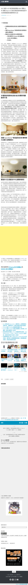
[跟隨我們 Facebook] (20, 423)
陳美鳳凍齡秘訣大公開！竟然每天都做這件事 (11, 350)
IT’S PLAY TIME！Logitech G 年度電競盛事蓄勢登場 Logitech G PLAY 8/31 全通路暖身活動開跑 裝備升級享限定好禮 (17, 369)
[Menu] (26, 1)
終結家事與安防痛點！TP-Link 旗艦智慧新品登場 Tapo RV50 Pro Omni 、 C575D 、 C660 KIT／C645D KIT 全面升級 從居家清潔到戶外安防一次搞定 (15, 333)
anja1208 (4, 15)
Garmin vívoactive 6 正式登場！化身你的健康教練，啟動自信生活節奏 (11, 369)
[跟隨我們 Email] (26, 423)
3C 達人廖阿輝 (4, 1)
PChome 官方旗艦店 (15, 267)
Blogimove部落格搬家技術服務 (21, 584)
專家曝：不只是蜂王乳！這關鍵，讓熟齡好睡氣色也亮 (17, 350)
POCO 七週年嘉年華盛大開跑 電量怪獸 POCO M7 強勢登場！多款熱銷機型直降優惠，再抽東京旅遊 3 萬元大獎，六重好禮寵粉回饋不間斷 (4, 369)
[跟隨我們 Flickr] (22, 423)
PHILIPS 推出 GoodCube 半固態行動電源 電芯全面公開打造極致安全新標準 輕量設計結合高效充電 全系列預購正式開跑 (11, 360)
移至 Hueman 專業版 (18, 576)
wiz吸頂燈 (11, 379)
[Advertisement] (14, 240)
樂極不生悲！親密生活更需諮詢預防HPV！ (24, 350)
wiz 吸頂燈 (7, 379)
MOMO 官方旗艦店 (7, 269)
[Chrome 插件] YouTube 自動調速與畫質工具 (12, 327)
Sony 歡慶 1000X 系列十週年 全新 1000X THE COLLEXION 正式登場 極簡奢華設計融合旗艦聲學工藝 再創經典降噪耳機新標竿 (24, 369)
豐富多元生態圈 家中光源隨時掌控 (13, 34)
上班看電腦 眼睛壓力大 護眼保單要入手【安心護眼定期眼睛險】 (24, 360)
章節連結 (5, 23)
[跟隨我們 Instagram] (24, 423)
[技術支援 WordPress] (9, 576)
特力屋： (9, 40)
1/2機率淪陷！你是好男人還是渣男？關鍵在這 (17, 360)
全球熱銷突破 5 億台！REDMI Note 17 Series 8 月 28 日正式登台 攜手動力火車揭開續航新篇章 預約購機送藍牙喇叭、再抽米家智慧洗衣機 (15, 338)
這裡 (14, 543)
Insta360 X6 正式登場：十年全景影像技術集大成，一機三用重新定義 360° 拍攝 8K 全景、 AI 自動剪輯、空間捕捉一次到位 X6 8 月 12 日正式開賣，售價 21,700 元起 (4, 350)
